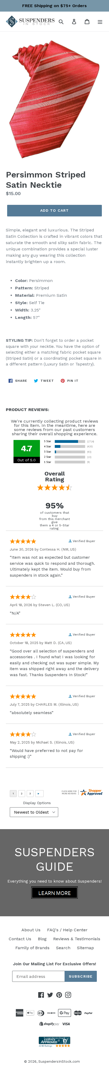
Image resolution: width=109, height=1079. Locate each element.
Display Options (37, 803)
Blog (42, 938)
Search (63, 947)
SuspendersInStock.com (59, 1061)
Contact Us (20, 938)
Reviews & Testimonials (76, 938)
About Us (30, 929)
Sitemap (85, 947)
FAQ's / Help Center (67, 929)
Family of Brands (32, 947)
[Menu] (100, 21)
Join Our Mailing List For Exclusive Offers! (54, 964)
